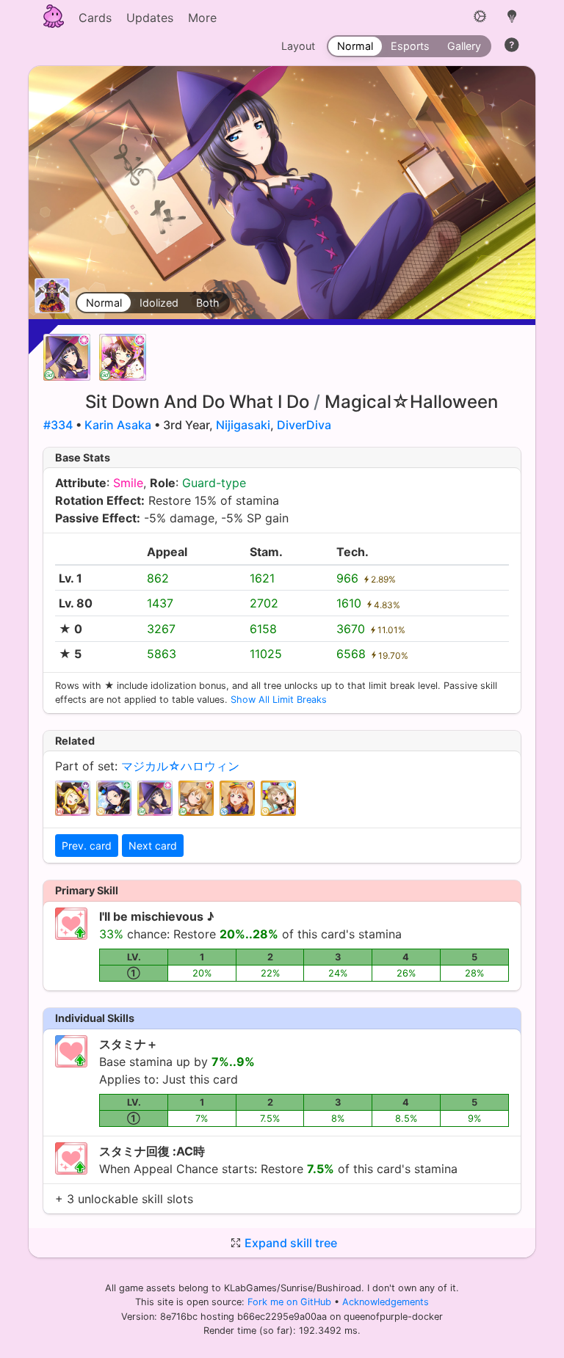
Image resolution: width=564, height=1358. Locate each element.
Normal (104, 302)
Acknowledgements (385, 1301)
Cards (95, 17)
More (202, 17)
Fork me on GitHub (290, 1301)
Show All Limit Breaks (279, 699)
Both (208, 302)
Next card (153, 845)
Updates (149, 17)
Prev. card (87, 845)
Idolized (159, 302)
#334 (58, 424)
